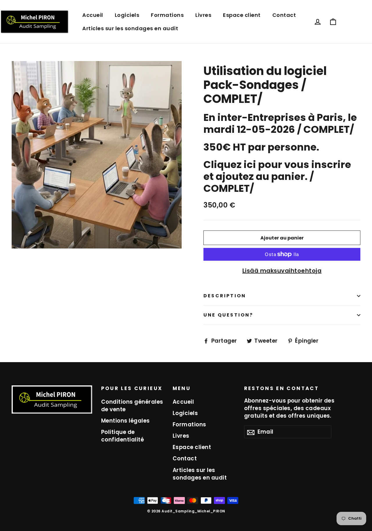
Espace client (242, 15)
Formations (167, 15)
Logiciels (127, 15)
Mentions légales (125, 421)
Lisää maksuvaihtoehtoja (282, 271)
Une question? (228, 315)
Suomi (351, 22)
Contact (284, 15)
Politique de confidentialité (122, 436)
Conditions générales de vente (132, 405)
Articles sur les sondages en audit (130, 28)
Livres (203, 15)
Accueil (92, 15)
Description (224, 295)
